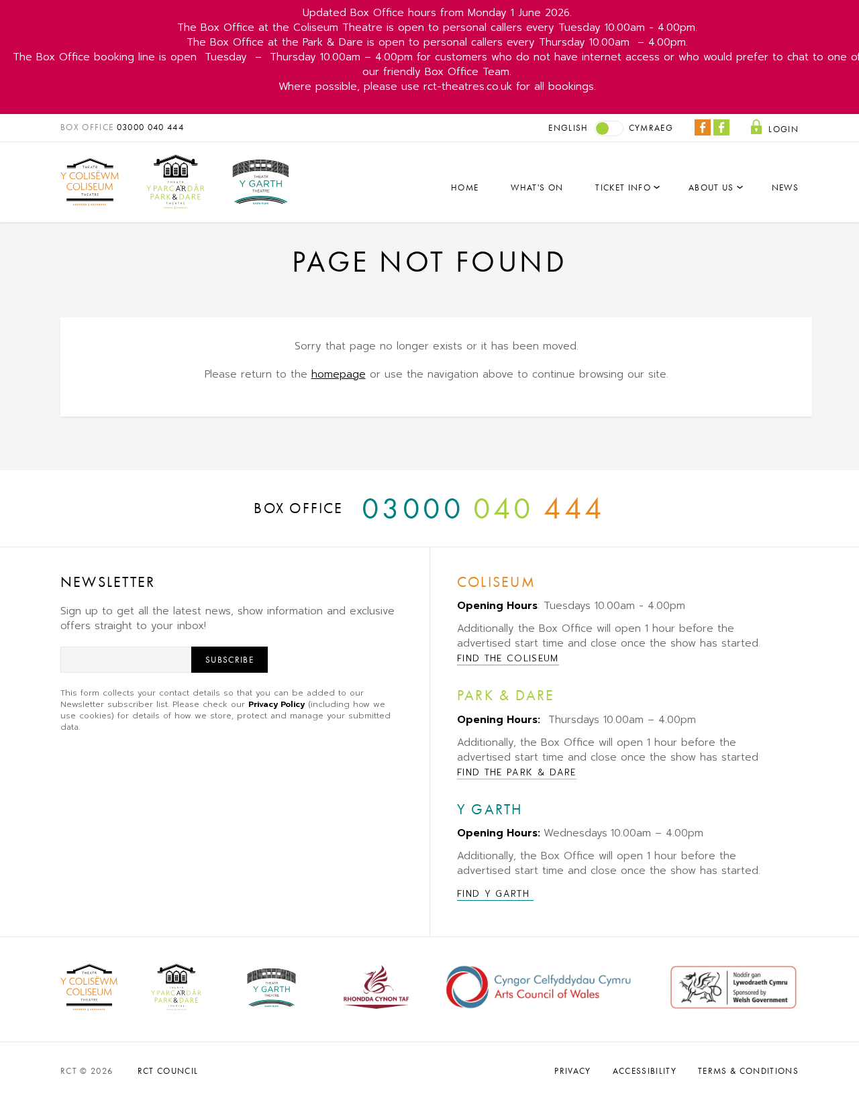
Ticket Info (623, 187)
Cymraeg (651, 127)
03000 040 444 (150, 127)
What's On (537, 187)
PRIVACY (572, 1071)
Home (464, 187)
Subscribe (229, 659)
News (785, 187)
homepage (338, 374)
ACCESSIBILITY (644, 1071)
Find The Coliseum (508, 658)
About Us (711, 187)
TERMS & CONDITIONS (748, 1071)
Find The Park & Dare (516, 772)
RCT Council (168, 1071)
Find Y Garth (495, 893)
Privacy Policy (276, 704)
